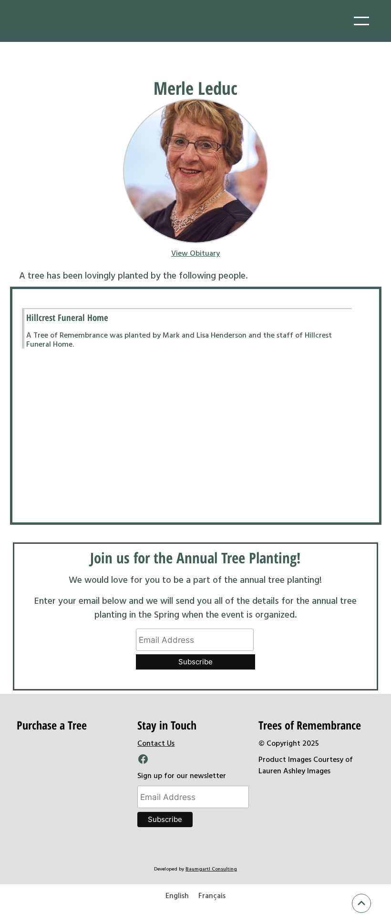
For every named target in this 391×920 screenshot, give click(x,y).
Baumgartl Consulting (211, 868)
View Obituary (195, 253)
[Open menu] (361, 21)
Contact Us (156, 743)
